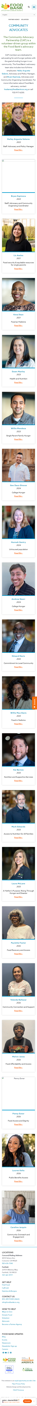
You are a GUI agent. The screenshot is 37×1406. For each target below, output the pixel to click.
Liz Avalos (18, 255)
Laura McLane (18, 883)
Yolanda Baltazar (18, 1000)
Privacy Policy (20, 1384)
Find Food (6, 1285)
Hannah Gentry (18, 542)
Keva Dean (18, 314)
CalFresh (5, 1288)
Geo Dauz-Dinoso (18, 485)
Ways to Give (7, 1312)
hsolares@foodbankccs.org (16, 89)
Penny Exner (18, 1113)
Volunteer (25, 19)
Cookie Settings (24, 1401)
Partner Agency (14, 19)
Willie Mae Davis (18, 713)
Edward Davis (18, 656)
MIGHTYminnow (18, 1390)
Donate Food (7, 1315)
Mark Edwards (18, 827)
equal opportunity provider (23, 1381)
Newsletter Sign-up (9, 1346)
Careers (5, 1349)
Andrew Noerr (18, 599)
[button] (28, 7)
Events (4, 1340)
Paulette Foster (18, 943)
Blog (4, 1337)
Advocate (5, 1321)
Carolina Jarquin (19, 1227)
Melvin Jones (18, 1056)
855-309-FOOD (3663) (10, 1299)
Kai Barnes (18, 770)
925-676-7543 (7, 1263)
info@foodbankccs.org (10, 1302)
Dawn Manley (18, 371)
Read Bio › (18, 150)
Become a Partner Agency (12, 1324)
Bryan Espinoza (13, 77)
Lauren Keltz (18, 1170)
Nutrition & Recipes (9, 1291)
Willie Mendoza (18, 428)
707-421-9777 (7, 1275)
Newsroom (6, 1343)
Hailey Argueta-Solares (18, 139)
